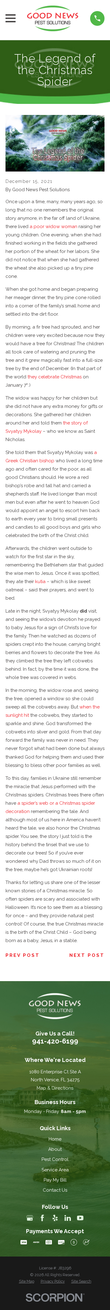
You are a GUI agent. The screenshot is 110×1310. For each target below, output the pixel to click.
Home (55, 1139)
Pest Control (55, 1159)
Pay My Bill (55, 1180)
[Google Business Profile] (30, 1218)
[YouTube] (80, 1218)
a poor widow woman (53, 226)
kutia (40, 581)
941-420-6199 (55, 1041)
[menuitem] (26, 1281)
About (55, 1149)
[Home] (53, 18)
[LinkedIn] (67, 1218)
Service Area (55, 1170)
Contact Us (55, 1190)
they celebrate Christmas (55, 377)
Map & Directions (55, 1088)
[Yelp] (55, 1218)
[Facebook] (42, 1218)
